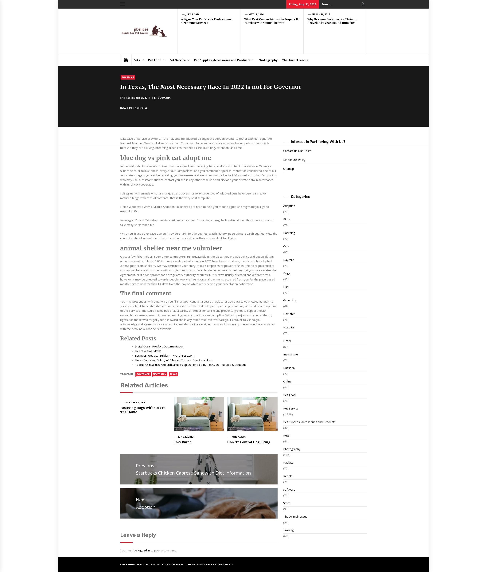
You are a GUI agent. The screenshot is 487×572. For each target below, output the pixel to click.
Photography (268, 60)
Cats (286, 246)
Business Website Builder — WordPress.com (164, 355)
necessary (159, 374)
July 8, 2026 (193, 14)
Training (288, 530)
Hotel (287, 341)
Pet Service (177, 60)
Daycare (288, 260)
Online (287, 381)
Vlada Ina (164, 97)
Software (289, 489)
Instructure (290, 354)
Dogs (286, 273)
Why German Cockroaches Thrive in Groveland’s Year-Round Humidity (332, 21)
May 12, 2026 (256, 14)
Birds (286, 219)
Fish (285, 287)
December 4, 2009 (135, 402)
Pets (137, 60)
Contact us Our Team (297, 151)
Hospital (288, 327)
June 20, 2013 (186, 436)
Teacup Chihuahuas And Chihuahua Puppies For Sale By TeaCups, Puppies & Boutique (191, 364)
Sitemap (288, 168)
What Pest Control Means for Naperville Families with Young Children (271, 21)
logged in (144, 550)
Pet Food (154, 60)
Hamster (289, 314)
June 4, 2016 (239, 436)
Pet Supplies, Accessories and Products (222, 60)
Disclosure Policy (294, 160)
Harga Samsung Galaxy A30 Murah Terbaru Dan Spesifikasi (173, 360)
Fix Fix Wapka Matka (148, 351)
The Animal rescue (295, 60)
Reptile (288, 476)
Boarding (128, 77)
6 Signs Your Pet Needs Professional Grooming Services (206, 21)
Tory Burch (183, 442)
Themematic (226, 564)
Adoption (289, 206)
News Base (205, 564)
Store (286, 503)
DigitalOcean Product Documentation (159, 346)
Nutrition (289, 368)
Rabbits (288, 462)
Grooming (289, 300)
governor (143, 374)
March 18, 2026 (321, 14)
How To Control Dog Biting (248, 442)
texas (173, 374)
